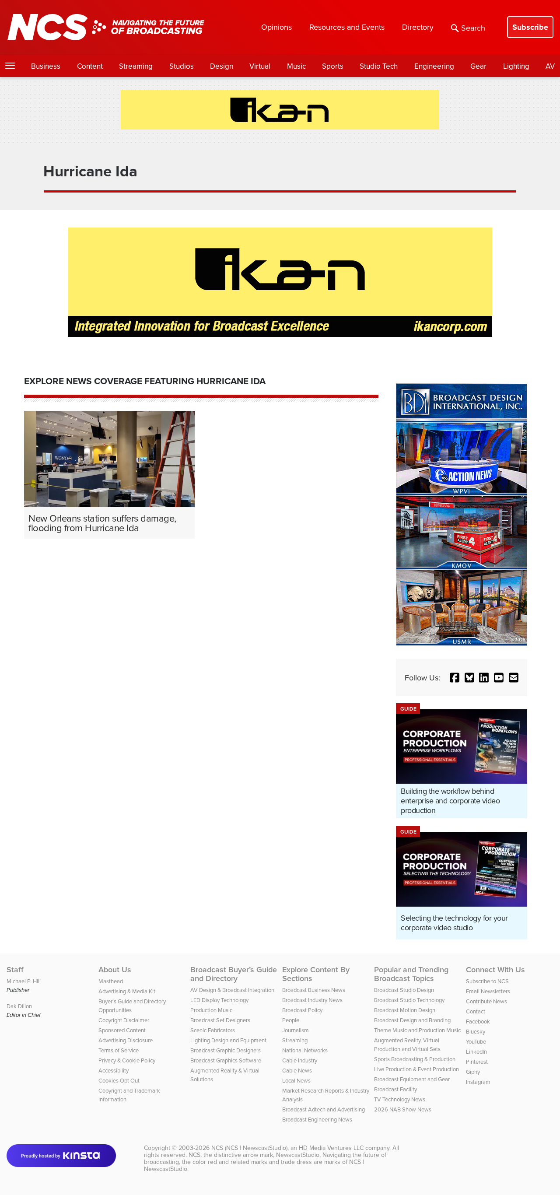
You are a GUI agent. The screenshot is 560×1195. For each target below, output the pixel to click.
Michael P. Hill (24, 981)
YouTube (476, 1041)
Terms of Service (118, 1050)
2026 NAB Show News (402, 1109)
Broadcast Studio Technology (409, 1000)
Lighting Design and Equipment (228, 1040)
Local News (296, 1080)
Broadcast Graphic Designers (225, 1050)
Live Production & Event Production (416, 1069)
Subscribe (530, 27)
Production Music (211, 1010)
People (290, 1020)
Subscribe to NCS (487, 981)
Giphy (473, 1072)
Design (221, 66)
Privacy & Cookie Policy (126, 1060)
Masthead (110, 981)
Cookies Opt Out (119, 1080)
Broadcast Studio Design (404, 990)
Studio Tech (379, 66)
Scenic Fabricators (212, 1030)
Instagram (478, 1082)
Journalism (295, 1030)
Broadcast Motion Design (404, 1010)
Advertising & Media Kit (126, 991)
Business (45, 66)
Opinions (276, 26)
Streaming (136, 66)
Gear (478, 66)
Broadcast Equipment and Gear (412, 1079)
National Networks (305, 1050)
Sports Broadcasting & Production (414, 1059)
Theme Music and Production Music (417, 1030)
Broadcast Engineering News (317, 1119)
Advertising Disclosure (125, 1040)
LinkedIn (476, 1051)
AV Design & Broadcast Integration (232, 990)
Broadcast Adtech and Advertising (323, 1109)
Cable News (297, 1070)
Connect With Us (495, 969)
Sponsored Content (122, 1030)
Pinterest (477, 1061)
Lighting (516, 66)
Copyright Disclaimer (123, 1020)
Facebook (478, 1021)
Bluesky (475, 1031)
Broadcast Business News (313, 990)
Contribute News (486, 1001)
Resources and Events (347, 26)
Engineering (434, 66)
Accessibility (113, 1070)
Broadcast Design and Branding (412, 1020)
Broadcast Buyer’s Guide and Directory (233, 974)
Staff (15, 969)
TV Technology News (399, 1099)
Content (90, 66)
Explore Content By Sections (316, 974)
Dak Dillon (19, 1006)
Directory (418, 26)
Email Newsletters (488, 991)
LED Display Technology (219, 1000)
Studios (181, 66)
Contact (475, 1011)
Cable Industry (299, 1060)
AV (550, 66)
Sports (332, 66)
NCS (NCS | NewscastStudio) (249, 1147)
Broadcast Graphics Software (225, 1060)
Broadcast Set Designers (220, 1020)
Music (296, 66)
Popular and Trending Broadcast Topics (411, 974)
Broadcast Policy (302, 1010)
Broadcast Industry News (312, 1000)
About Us (114, 969)
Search (473, 27)
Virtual (259, 66)
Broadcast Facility (395, 1089)
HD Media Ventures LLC (331, 1147)
